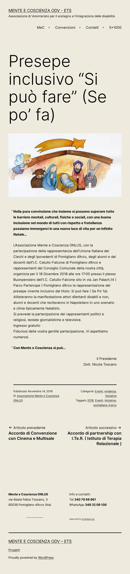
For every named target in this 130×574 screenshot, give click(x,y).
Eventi (99, 391)
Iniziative (111, 395)
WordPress (45, 557)
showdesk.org (88, 519)
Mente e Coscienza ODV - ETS (39, 10)
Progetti (14, 550)
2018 (90, 400)
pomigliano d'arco (105, 405)
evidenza (110, 391)
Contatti (92, 27)
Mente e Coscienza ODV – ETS (40, 541)
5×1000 (115, 27)
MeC (41, 27)
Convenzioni (65, 27)
